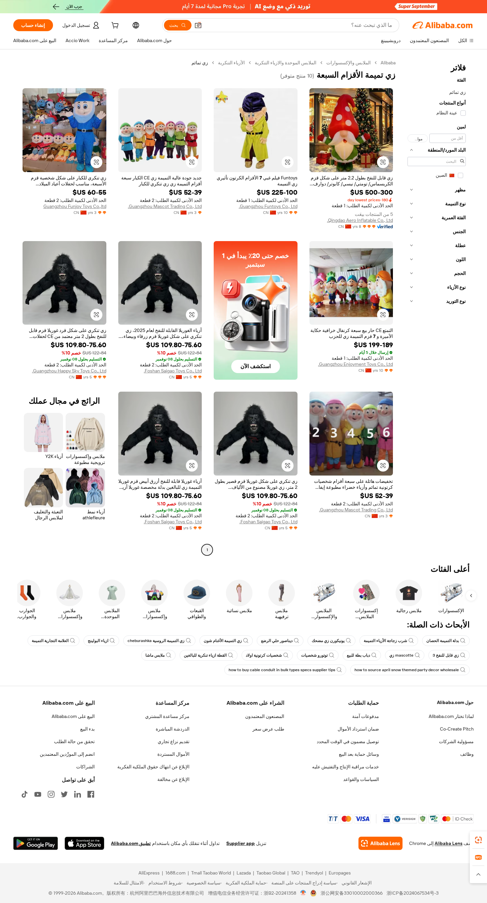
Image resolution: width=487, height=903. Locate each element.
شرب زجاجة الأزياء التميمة (385, 640)
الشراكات (85, 766)
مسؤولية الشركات (456, 741)
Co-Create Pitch (457, 729)
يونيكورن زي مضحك (328, 640)
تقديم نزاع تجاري (173, 741)
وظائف (467, 754)
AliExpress (149, 872)
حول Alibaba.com (455, 702)
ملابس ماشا (155, 655)
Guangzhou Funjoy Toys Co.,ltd (74, 206)
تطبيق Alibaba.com (131, 843)
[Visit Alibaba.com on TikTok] (24, 794)
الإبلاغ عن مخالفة (173, 779)
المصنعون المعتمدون (264, 716)
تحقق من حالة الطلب (74, 741)
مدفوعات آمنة (365, 716)
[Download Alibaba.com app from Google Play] (35, 843)
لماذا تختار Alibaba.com (451, 716)
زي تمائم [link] (199, 62)
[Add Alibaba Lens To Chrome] (380, 843)
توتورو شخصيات (314, 655)
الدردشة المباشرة (172, 729)
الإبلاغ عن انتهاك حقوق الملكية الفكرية (153, 766)
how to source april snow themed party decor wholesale (406, 670)
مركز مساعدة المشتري (167, 716)
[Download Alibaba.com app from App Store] (84, 843)
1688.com (175, 872)
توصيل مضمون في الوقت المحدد (348, 741)
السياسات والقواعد (361, 779)
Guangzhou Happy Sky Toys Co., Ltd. (69, 370)
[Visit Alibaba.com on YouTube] (38, 794)
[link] (478, 840)
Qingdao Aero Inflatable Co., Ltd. (360, 220)
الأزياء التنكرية (231, 62)
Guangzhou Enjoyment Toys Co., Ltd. (355, 364)
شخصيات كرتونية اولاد (264, 655)
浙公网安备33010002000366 (352, 893)
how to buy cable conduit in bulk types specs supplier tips (282, 670)
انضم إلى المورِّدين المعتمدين (67, 754)
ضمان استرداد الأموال (358, 729)
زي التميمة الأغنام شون (223, 640)
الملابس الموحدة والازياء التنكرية (285, 62)
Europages (340, 872)
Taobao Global (270, 872)
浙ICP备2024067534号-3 (413, 893)
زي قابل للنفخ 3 (446, 655)
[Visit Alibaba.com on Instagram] (51, 794)
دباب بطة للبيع (358, 655)
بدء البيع (87, 729)
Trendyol (314, 872)
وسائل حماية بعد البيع (359, 754)
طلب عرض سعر (268, 729)
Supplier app (240, 843)
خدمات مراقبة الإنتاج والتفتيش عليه (345, 766)
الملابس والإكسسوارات (348, 62)
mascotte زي (401, 655)
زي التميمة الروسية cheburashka (156, 640)
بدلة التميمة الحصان (442, 640)
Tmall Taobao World (211, 872)
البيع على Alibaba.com (73, 716)
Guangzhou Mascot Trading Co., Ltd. (165, 206)
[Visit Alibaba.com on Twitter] (64, 794)
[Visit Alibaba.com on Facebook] (91, 794)
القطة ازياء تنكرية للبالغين (205, 655)
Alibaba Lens (448, 843)
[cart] (114, 26)
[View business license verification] (303, 893)
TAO (295, 872)
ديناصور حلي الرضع (277, 640)
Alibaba (388, 62)
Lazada (244, 872)
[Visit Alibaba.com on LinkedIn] (77, 794)
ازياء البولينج (98, 640)
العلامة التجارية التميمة (50, 640)
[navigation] (437, 307)
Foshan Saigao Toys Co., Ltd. (173, 370)
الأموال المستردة (173, 754)
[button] (198, 25)
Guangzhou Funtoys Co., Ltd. (268, 206)
